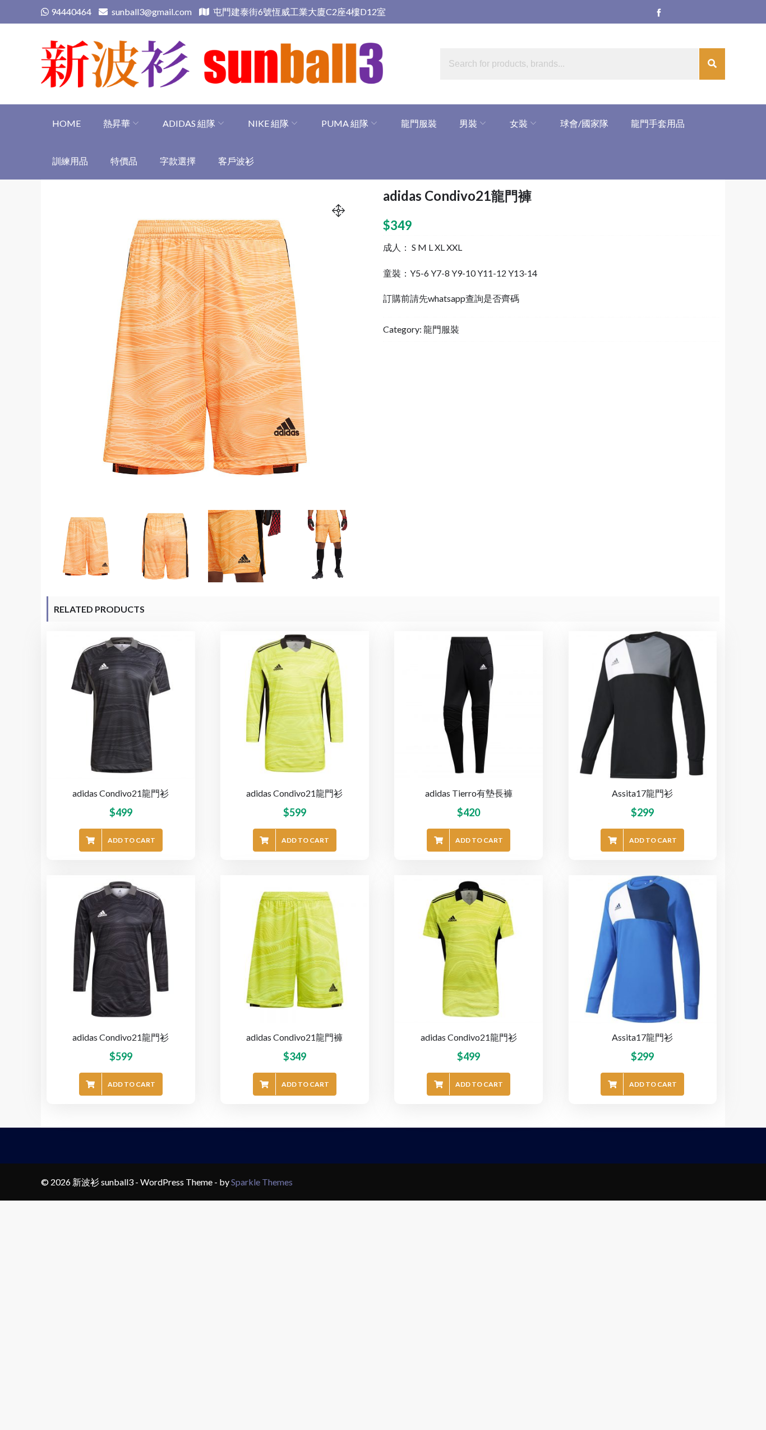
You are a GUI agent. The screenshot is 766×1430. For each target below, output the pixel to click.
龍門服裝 (419, 123)
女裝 (519, 123)
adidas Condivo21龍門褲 (294, 1037)
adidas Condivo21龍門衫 (120, 793)
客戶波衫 (236, 160)
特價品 (123, 160)
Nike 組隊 (268, 123)
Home (66, 123)
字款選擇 (178, 160)
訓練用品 (70, 160)
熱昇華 (116, 123)
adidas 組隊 (189, 123)
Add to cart (131, 840)
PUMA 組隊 (344, 123)
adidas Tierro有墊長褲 (469, 793)
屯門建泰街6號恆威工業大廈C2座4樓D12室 (298, 11)
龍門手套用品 (658, 123)
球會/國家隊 (584, 123)
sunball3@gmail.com (151, 11)
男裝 (468, 123)
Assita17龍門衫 (642, 793)
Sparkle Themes (262, 1181)
